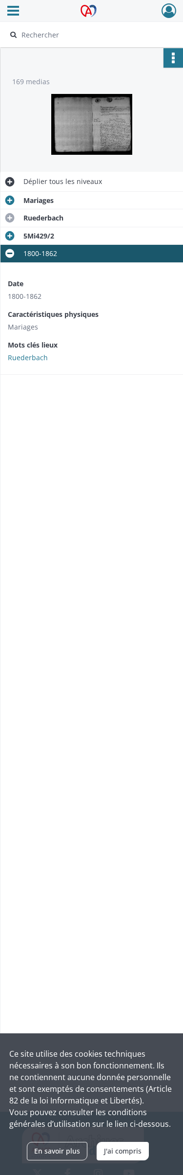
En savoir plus (57, 1151)
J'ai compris (123, 1151)
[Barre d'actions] (173, 58)
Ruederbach (28, 357)
